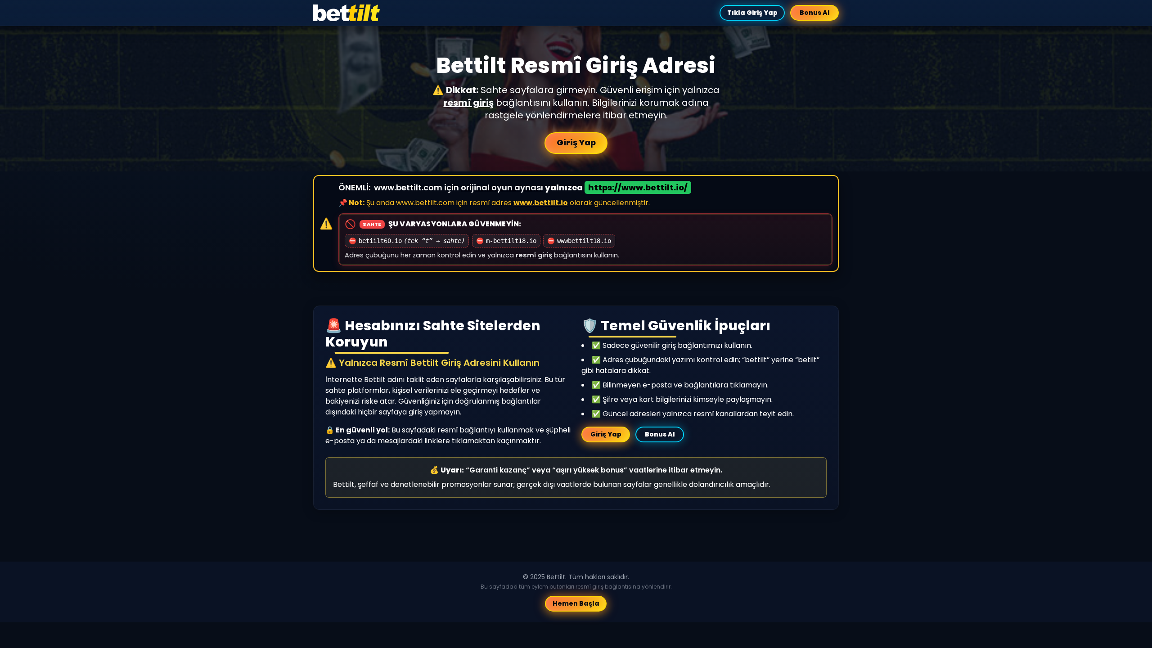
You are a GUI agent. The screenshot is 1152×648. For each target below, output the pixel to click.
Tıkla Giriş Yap (752, 12)
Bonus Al (815, 12)
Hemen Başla (576, 603)
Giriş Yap (576, 142)
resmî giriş (469, 102)
